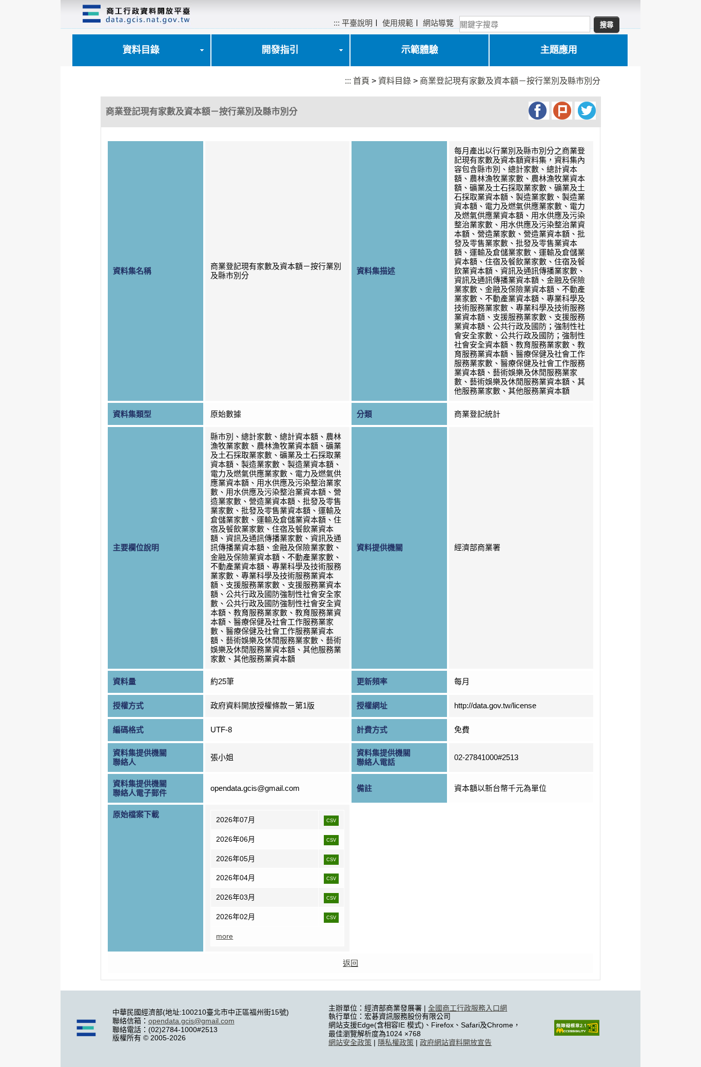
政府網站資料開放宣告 (456, 1042)
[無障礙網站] (576, 1033)
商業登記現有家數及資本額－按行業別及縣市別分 (510, 80)
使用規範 (397, 22)
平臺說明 (357, 22)
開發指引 (280, 50)
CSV (331, 820)
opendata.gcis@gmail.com (191, 1021)
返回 (350, 963)
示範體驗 (419, 50)
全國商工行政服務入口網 (467, 1008)
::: (337, 22)
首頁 (361, 80)
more (224, 936)
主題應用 (558, 50)
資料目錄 (141, 50)
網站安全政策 (350, 1042)
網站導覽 (438, 22)
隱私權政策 (396, 1042)
